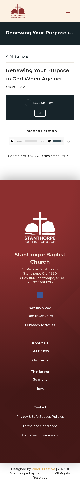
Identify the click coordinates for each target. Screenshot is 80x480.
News (40, 389)
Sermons (40, 379)
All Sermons (19, 56)
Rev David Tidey (43, 102)
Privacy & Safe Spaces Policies (40, 417)
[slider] (31, 141)
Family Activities (40, 316)
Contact (40, 407)
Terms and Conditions (40, 426)
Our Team (40, 360)
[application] (36, 141)
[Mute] (50, 141)
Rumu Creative (43, 469)
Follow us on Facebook (40, 435)
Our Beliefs (40, 351)
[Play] (12, 141)
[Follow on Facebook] (40, 295)
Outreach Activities (40, 325)
